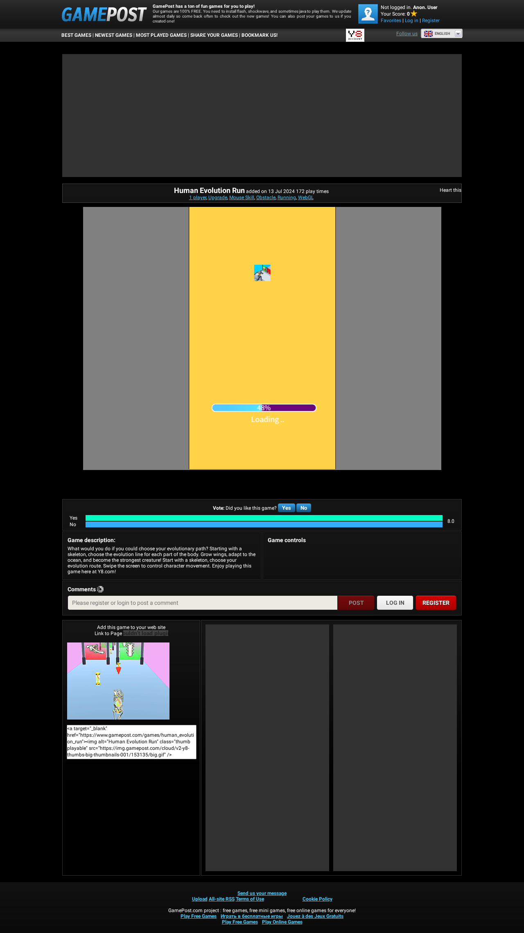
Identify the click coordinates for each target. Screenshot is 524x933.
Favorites (391, 20)
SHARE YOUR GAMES (214, 35)
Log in (411, 20)
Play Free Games (199, 916)
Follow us (407, 33)
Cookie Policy (317, 899)
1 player (197, 197)
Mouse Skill (241, 197)
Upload (200, 899)
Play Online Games (282, 922)
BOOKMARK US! (260, 35)
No (303, 508)
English (442, 34)
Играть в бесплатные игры (252, 916)
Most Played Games (161, 35)
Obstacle (266, 197)
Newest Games (113, 35)
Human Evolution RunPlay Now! (131, 681)
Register (431, 20)
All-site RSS (222, 899)
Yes (286, 508)
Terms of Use (250, 899)
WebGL (306, 197)
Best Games (76, 35)
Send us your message (262, 893)
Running (287, 197)
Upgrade (217, 197)
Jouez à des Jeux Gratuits (315, 916)
